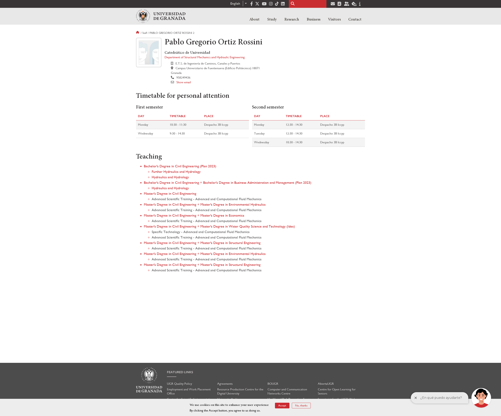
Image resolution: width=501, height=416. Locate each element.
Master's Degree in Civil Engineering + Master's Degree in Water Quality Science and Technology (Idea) (219, 226)
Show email (183, 82)
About (254, 20)
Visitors (334, 20)
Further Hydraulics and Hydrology (176, 171)
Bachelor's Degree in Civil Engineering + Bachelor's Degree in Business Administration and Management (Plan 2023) (227, 182)
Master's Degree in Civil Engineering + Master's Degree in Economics (194, 215)
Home (138, 33)
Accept (282, 405)
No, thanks (301, 405)
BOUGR (273, 384)
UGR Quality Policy (179, 384)
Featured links (180, 372)
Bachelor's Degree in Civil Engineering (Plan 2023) (180, 166)
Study (272, 20)
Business (313, 20)
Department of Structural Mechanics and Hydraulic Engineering (205, 57)
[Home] (161, 16)
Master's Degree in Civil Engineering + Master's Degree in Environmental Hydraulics (205, 204)
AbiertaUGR (326, 384)
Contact (354, 20)
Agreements (225, 384)
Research (291, 20)
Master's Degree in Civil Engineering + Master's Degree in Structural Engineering (202, 243)
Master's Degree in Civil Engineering (170, 193)
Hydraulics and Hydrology (170, 177)
